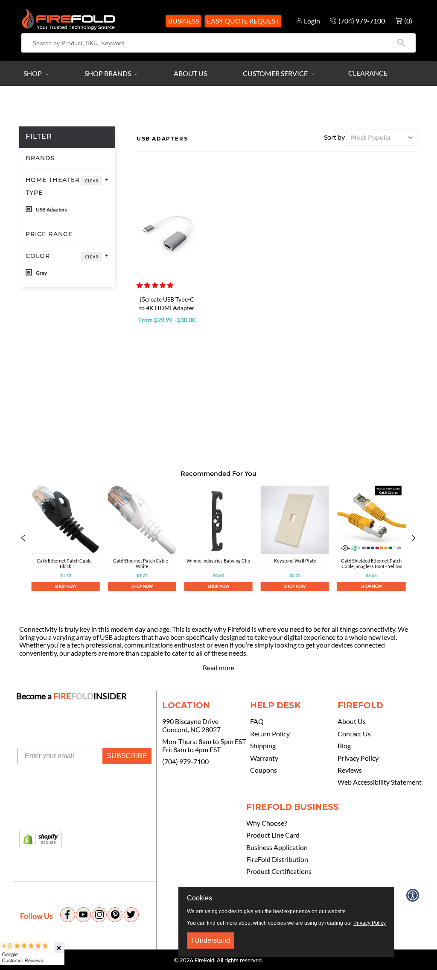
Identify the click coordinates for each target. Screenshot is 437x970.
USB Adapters (51, 209)
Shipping (263, 746)
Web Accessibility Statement (380, 782)
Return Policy (270, 734)
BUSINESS (183, 21)
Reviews (350, 770)
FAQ (257, 721)
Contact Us (354, 734)
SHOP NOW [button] (65, 586)
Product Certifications (279, 871)
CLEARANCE (367, 73)
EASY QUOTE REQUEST (243, 21)
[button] (156, 285)
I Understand (210, 940)
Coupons (263, 770)
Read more (218, 667)
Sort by (334, 137)
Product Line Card (273, 835)
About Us (190, 73)
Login (312, 21)
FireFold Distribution (277, 859)
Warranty (264, 758)
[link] (65, 539)
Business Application (277, 847)
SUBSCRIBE (127, 755)
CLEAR (91, 180)
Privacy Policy (358, 758)
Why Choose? (266, 823)
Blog (344, 746)
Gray (41, 273)
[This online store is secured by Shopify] (40, 840)
